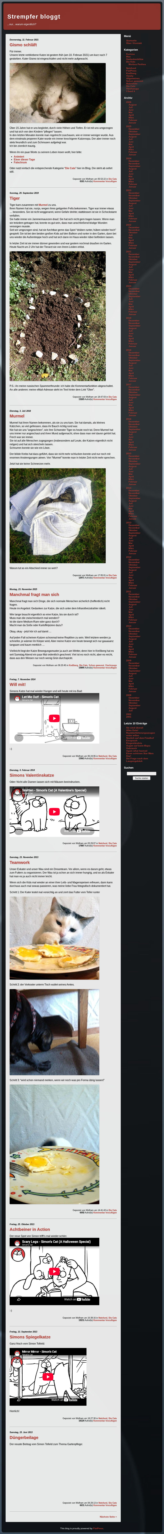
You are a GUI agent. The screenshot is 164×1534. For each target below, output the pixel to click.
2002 (128, 714)
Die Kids (130, 61)
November (134, 163)
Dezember (134, 129)
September (134, 134)
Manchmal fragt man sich (34, 594)
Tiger (15, 198)
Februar (133, 120)
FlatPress (131, 70)
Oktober (133, 131)
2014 (128, 488)
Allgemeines (133, 78)
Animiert (19, 156)
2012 (128, 557)
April (131, 115)
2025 (128, 126)
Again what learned (136, 751)
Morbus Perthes (137, 64)
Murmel (43, 204)
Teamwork (20, 862)
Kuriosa (130, 54)
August (133, 104)
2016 (128, 419)
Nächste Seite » (108, 1516)
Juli (131, 107)
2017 (128, 384)
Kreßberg (73, 665)
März (131, 117)
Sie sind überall (134, 727)
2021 (128, 251)
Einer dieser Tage (24, 159)
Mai (130, 112)
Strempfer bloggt (33, 16)
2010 (128, 626)
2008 (128, 695)
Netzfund (102, 756)
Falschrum (20, 162)
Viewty (129, 76)
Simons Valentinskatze (32, 775)
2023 (128, 190)
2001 (128, 717)
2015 (128, 453)
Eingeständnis (134, 743)
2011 (128, 591)
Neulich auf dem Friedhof (140, 738)
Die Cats (70, 168)
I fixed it (130, 91)
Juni (131, 110)
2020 (128, 286)
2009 (128, 660)
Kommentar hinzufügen (105, 181)
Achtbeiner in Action (30, 1229)
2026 (128, 102)
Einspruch (131, 740)
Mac (128, 56)
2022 (128, 225)
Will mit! (18, 684)
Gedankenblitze (134, 59)
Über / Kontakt (134, 43)
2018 (128, 350)
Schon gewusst (96, 665)
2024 (128, 158)
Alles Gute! (132, 730)
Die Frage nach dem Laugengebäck (137, 759)
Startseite (131, 40)
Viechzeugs (111, 665)
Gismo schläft (23, 44)
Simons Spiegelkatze (30, 1337)
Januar (132, 122)
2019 (128, 318)
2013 (128, 522)
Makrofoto (131, 83)
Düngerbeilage (24, 1437)
